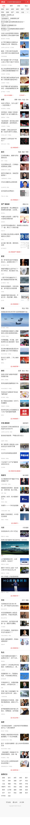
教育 (3, 790)
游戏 (26, 787)
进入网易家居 (14, 304)
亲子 (3, 793)
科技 (17, 12)
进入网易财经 (14, 419)
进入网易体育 (14, 147)
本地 (26, 784)
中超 (23, 100)
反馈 (9, 802)
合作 (16, 802)
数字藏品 (3, 795)
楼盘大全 (25, 204)
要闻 (3, 6)
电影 (23, 152)
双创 (15, 793)
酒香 (20, 793)
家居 (2, 256)
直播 (7, 12)
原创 (18, 6)
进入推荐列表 (14, 770)
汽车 (27, 9)
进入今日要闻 (8, 95)
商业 (27, 371)
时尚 (9, 787)
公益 (22, 12)
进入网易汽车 (14, 596)
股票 (19, 371)
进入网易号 (14, 523)
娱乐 (7, 9)
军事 (2, 12)
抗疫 (9, 796)
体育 (12, 9)
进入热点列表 (14, 718)
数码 (20, 784)
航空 (26, 793)
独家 (20, 790)
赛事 (15, 100)
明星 (27, 152)
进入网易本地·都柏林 (14, 471)
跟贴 (20, 787)
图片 (22, 9)
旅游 (26, 790)
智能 (27, 600)
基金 (23, 371)
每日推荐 (25, 475)
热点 (26, 6)
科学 (23, 600)
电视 (19, 152)
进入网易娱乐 (14, 200)
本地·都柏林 (5, 423)
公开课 (9, 790)
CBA (27, 100)
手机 (15, 784)
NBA (19, 100)
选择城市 (25, 423)
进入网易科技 (14, 648)
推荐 (11, 6)
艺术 (9, 793)
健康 (15, 790)
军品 (23, 308)
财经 (17, 9)
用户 (27, 2)
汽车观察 (25, 527)
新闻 (2, 9)
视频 (9, 784)
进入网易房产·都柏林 (14, 252)
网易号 (3, 475)
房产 (12, 12)
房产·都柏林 (5, 204)
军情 (27, 308)
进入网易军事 (14, 366)
